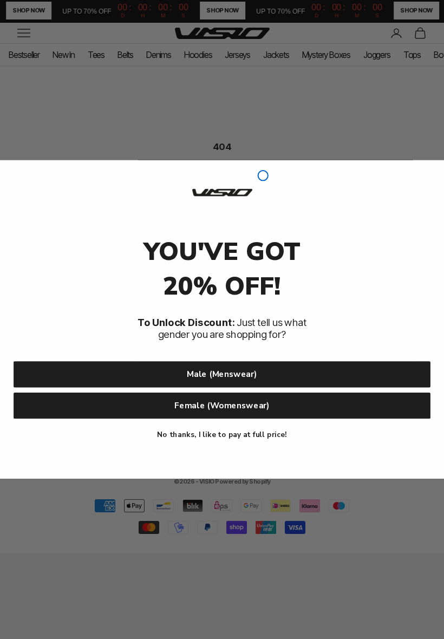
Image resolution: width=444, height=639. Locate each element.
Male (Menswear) (222, 374)
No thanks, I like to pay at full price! (221, 434)
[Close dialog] (263, 175)
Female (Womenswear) (222, 405)
